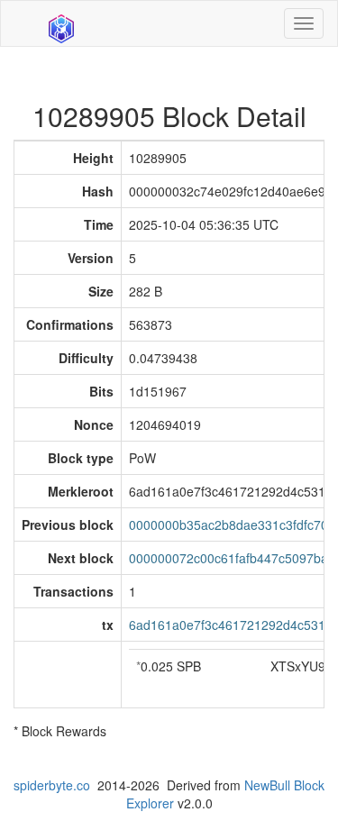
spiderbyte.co (52, 785)
